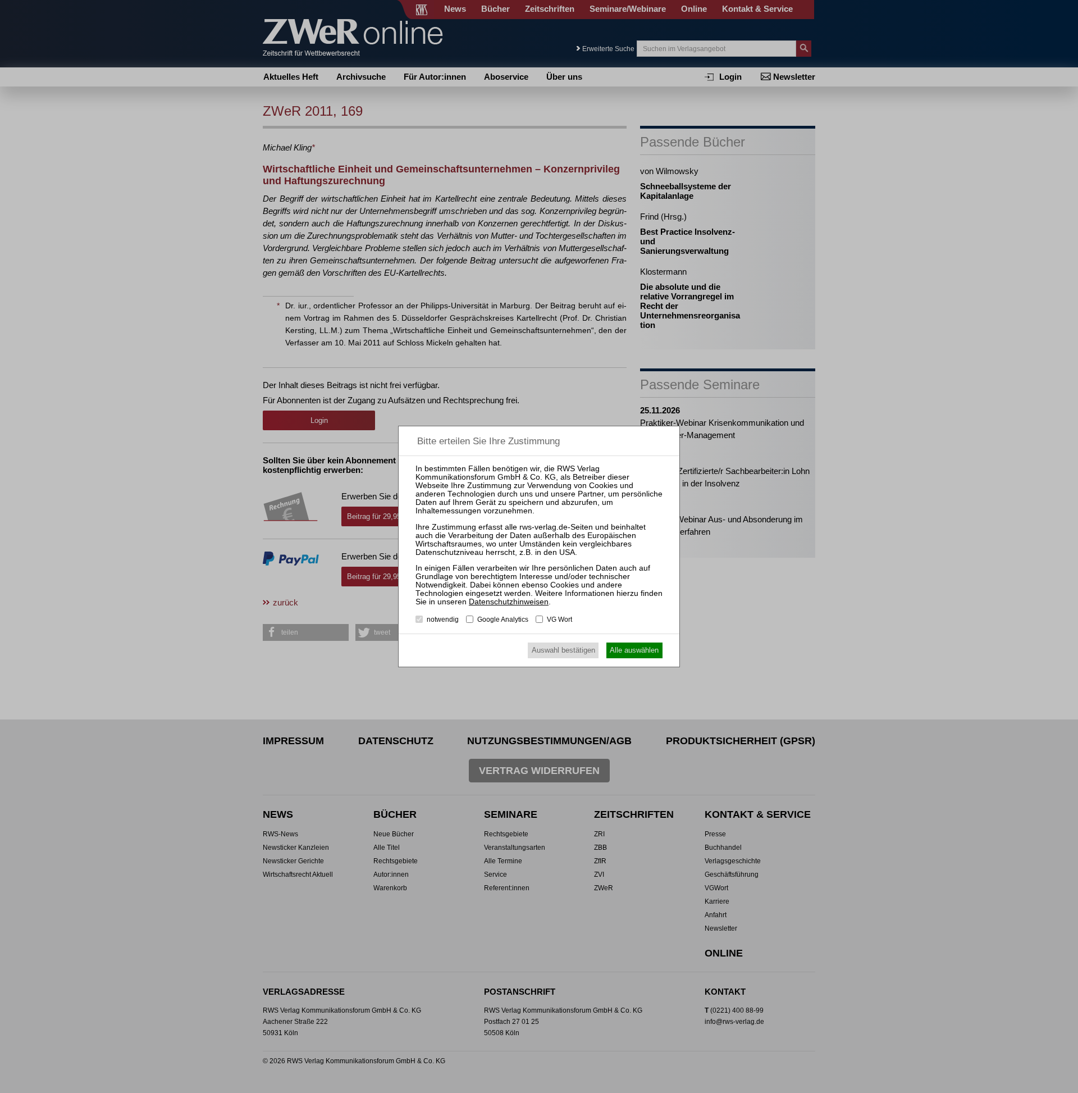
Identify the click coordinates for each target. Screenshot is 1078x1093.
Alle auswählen (634, 650)
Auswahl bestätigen (563, 650)
